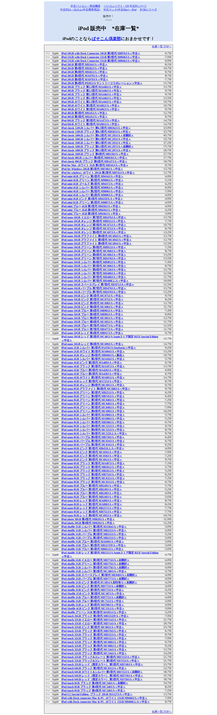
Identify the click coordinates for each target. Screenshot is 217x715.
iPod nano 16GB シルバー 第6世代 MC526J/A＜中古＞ (93, 269)
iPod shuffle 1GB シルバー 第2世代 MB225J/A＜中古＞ (94, 530)
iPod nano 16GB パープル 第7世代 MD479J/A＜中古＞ (93, 288)
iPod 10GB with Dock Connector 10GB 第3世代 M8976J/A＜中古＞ (100, 53)
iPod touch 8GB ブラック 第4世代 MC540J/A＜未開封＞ (94, 683)
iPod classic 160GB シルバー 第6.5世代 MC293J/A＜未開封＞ (97, 135)
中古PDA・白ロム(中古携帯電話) (80, 9)
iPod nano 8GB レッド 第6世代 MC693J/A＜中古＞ (91, 515)
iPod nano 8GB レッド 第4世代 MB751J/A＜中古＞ (91, 511)
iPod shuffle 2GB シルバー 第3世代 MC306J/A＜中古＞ (94, 571)
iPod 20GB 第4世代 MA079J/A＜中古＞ (84, 75)
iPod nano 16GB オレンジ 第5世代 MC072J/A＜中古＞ (93, 224)
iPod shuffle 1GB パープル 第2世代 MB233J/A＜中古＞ (94, 534)
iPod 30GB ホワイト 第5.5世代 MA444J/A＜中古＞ (91, 101)
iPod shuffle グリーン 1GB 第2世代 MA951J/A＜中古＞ (94, 612)
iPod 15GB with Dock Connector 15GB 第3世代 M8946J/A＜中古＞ (100, 57)
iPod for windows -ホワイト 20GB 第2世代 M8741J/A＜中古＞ (98, 172)
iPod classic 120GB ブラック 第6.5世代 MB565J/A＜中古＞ (96, 131)
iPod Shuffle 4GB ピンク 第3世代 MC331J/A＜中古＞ (93, 608)
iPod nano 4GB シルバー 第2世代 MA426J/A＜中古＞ (93, 358)
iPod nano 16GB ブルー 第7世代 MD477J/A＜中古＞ (92, 325)
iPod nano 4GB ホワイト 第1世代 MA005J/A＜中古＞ (93, 377)
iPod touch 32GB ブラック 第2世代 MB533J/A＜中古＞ (94, 634)
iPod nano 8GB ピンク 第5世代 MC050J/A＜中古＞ (91, 452)
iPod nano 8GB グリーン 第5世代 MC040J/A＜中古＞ (93, 399)
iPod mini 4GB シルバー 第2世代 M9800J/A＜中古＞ (92, 187)
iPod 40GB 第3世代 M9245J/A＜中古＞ (84, 113)
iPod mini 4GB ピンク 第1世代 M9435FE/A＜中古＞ (92, 198)
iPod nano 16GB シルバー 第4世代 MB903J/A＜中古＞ (93, 262)
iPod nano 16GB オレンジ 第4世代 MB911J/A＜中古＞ (93, 221)
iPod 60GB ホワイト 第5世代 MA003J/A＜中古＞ (90, 124)
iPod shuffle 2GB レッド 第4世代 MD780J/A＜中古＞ (92, 604)
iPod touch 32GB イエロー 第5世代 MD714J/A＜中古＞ (94, 619)
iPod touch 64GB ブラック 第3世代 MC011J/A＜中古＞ (94, 668)
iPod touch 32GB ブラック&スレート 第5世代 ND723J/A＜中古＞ (100, 660)
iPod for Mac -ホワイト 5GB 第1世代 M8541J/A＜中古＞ (95, 165)
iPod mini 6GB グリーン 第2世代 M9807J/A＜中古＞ (92, 202)
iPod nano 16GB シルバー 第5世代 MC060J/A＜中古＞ (93, 265)
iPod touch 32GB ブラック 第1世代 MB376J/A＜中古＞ (94, 630)
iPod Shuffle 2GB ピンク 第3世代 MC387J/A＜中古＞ (93, 593)
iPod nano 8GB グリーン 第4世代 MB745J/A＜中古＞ (93, 396)
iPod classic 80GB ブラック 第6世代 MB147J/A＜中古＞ (94, 161)
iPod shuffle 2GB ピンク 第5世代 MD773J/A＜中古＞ (92, 589)
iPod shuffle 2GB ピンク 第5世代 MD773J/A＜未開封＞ (94, 586)
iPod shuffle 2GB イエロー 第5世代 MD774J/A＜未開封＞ (95, 560)
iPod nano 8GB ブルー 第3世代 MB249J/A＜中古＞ (91, 485)
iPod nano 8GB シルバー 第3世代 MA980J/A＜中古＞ (93, 414)
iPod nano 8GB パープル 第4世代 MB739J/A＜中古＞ (93, 437)
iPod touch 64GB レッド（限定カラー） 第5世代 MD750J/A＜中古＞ (102, 675)
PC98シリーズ (148, 9)
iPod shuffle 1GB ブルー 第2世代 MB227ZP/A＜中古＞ (93, 545)
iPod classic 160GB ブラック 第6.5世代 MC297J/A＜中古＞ (96, 150)
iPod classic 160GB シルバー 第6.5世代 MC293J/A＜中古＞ (96, 139)
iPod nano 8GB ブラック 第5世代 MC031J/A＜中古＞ (93, 478)
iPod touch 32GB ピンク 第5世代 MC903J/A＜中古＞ (92, 627)
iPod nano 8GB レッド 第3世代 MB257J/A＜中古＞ (91, 508)
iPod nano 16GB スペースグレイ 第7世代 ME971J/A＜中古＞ (97, 284)
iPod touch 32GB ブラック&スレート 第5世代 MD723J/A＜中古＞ (100, 657)
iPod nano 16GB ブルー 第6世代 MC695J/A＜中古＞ (92, 318)
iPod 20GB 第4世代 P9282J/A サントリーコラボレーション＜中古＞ (102, 83)
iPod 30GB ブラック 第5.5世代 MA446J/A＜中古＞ (91, 86)
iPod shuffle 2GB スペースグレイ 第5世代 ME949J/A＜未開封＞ (99, 574)
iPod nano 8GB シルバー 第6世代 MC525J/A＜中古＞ (93, 426)
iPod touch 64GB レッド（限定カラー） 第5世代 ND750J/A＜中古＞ (102, 679)
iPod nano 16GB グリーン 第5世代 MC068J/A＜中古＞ (93, 250)
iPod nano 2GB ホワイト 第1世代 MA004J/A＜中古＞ (93, 351)
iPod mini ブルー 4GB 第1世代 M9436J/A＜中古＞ (91, 206)
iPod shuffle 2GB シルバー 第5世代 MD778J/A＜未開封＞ (95, 567)
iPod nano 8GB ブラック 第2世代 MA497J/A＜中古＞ (93, 463)
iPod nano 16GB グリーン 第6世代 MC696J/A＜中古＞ (93, 254)
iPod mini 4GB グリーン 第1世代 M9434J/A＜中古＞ (92, 176)
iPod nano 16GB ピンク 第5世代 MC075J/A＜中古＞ (92, 295)
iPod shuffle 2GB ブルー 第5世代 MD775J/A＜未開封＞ (94, 597)
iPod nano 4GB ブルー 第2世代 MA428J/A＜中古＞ (91, 370)
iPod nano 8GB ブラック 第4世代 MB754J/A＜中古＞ (93, 474)
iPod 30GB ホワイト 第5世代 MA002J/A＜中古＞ (90, 105)
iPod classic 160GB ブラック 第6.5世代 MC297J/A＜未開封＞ (97, 146)
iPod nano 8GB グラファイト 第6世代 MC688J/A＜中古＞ (95, 388)
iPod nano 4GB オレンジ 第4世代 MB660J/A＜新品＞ (93, 355)
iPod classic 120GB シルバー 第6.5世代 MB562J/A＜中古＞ (96, 127)
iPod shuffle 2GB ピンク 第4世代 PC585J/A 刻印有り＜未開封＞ (99, 582)
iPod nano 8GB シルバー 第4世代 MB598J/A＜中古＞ (93, 422)
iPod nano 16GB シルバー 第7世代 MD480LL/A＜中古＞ (95, 280)
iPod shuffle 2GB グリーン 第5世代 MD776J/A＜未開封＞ (95, 563)
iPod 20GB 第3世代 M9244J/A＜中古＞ (84, 64)
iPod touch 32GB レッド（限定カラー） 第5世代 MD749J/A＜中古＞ (102, 664)
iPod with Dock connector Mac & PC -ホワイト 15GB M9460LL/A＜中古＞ (105, 701)
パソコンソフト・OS (116, 6)
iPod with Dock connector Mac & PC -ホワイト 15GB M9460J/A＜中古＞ (104, 698)
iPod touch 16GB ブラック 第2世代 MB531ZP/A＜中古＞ (95, 616)
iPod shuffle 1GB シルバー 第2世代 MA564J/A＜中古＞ (94, 526)
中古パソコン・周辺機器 (85, 6)
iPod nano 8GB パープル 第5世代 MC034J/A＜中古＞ (93, 440)
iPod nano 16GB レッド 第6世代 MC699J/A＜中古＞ (92, 344)
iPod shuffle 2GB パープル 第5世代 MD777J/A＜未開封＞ (95, 578)
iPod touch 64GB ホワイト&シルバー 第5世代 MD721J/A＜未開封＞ (102, 671)
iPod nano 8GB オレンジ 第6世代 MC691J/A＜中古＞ (93, 385)
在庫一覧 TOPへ (161, 46)
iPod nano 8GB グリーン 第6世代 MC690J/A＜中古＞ (93, 411)
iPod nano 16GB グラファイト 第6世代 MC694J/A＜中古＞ (96, 236)
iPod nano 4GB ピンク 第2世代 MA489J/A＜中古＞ (91, 362)
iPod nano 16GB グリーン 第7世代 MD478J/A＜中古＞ (93, 258)
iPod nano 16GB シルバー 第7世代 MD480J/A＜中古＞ (93, 273)
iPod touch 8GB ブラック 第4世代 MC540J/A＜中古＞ (93, 686)
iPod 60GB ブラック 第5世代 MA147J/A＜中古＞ (90, 120)
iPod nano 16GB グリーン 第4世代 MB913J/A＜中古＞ (93, 247)
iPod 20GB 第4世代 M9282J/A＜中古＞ (84, 68)
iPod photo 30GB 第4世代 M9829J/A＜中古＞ (88, 519)
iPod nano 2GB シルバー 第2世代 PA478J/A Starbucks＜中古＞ (98, 347)
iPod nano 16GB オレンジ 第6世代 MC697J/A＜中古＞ (93, 232)
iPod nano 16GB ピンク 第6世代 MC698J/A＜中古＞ (92, 303)
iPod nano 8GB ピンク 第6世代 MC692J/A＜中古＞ (91, 459)
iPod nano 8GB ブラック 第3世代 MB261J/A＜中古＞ (93, 467)
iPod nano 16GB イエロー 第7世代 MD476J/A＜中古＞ (93, 217)
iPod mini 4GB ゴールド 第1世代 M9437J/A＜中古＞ (92, 183)
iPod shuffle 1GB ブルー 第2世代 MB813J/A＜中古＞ (92, 549)
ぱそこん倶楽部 (106, 38)
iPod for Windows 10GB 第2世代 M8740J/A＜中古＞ (92, 168)
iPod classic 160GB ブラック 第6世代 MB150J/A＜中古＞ (95, 154)
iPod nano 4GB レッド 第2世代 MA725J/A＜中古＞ (91, 381)
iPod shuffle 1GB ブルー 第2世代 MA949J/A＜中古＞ (92, 541)
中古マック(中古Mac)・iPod (119, 9)
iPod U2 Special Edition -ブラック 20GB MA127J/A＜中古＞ (97, 694)
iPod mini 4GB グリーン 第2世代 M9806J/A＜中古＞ (92, 180)
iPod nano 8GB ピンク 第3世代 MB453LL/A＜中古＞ (92, 448)
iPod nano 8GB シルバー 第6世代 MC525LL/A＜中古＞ (94, 433)
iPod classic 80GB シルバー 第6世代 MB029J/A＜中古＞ (94, 157)
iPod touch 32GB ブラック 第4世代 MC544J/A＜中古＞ (94, 649)
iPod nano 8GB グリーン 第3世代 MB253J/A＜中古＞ (93, 392)
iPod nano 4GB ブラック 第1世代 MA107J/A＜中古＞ (93, 366)
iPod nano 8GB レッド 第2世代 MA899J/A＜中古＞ (91, 500)
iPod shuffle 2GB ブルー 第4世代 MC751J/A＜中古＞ (92, 601)
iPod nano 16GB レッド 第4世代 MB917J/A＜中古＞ (92, 332)
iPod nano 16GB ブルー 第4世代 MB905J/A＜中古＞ (92, 310)
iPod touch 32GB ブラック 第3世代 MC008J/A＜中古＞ (94, 642)
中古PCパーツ (138, 6)
